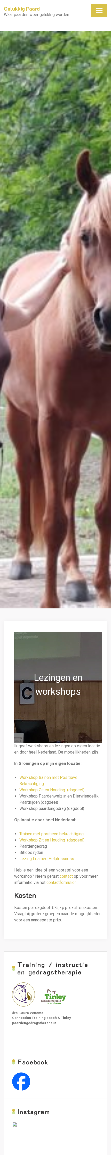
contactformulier (61, 882)
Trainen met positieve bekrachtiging (51, 833)
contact (66, 876)
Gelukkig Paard (22, 8)
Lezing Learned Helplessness (46, 858)
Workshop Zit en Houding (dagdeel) (51, 789)
